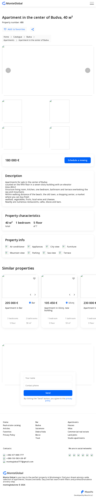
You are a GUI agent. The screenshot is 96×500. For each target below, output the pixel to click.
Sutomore (39, 428)
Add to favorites (16, 29)
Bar (36, 422)
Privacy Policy (9, 435)
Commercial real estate (78, 432)
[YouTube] (70, 455)
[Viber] (87, 455)
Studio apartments (76, 438)
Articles (6, 428)
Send (48, 392)
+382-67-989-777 (15, 455)
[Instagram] (74, 455)
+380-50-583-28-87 (16, 458)
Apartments (73, 422)
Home (5, 422)
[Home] (12, 3)
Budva (38, 425)
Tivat (37, 438)
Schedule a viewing (77, 160)
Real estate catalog (12, 425)
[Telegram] (92, 455)
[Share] (32, 29)
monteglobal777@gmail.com (19, 462)
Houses (71, 425)
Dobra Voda (40, 432)
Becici (38, 435)
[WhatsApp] (83, 455)
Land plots (72, 435)
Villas (70, 428)
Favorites (7, 432)
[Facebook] (78, 455)
